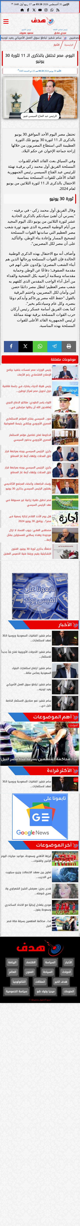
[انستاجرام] (46, 10)
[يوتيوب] (40, 10)
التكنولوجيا (19, 981)
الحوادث (66, 972)
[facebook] (11, 346)
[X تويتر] (34, 10)
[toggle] (6, 21)
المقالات (40, 981)
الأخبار (57, 45)
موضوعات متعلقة (63, 359)
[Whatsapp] (52, 10)
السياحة (47, 972)
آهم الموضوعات (52, 717)
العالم (12, 972)
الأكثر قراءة (59, 771)
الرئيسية (68, 45)
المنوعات (69, 991)
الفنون (29, 972)
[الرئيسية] (22, 10)
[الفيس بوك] (28, 10)
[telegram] (54, 346)
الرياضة (12, 962)
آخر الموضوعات (54, 845)
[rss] (58, 10)
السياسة (50, 962)
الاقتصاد (31, 962)
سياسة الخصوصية (16, 991)
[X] (25, 346)
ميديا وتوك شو (46, 991)
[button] (8, 745)
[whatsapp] (40, 346)
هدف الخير (61, 981)
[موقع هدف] (43, 21)
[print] (69, 346)
